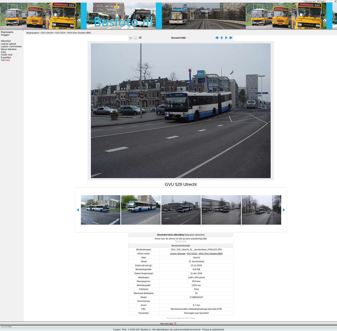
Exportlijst (6, 57)
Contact (116, 329)
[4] (183, 241)
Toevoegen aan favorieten (196, 313)
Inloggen (5, 35)
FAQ (124, 329)
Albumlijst (6, 41)
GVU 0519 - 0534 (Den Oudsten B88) (73, 33)
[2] (178, 241)
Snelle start (6, 54)
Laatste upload (8, 43)
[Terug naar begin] (216, 38)
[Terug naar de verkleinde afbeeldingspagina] (130, 38)
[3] (181, 241)
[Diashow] (140, 38)
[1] (176, 241)
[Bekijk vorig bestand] (221, 38)
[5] (185, 241)
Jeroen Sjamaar (177, 253)
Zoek (3, 52)
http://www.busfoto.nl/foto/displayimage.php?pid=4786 (196, 309)
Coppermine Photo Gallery (185, 318)
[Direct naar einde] (231, 38)
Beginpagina (7, 32)
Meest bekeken (8, 49)
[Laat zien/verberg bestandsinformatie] (135, 38)
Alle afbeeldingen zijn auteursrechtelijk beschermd (176, 329)
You (5, 60)
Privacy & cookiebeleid (213, 329)
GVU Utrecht (47, 33)
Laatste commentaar (11, 46)
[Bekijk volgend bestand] (226, 38)
